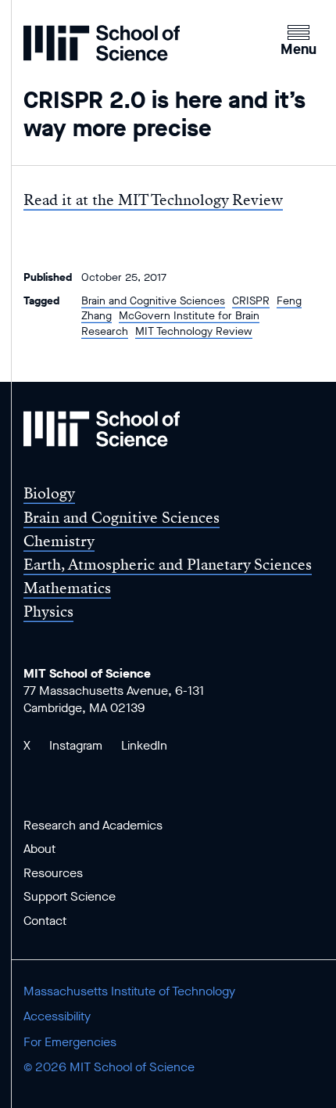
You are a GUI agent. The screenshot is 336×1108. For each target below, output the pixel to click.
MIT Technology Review (193, 331)
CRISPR (251, 300)
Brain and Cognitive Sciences (153, 300)
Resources (53, 873)
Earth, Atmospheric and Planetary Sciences (167, 564)
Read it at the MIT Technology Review (153, 199)
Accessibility (57, 1016)
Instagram (75, 745)
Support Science (69, 896)
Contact (44, 920)
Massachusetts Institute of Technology (129, 991)
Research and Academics (93, 825)
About (39, 848)
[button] (298, 38)
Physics (48, 611)
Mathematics (67, 588)
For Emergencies (69, 1042)
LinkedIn (144, 745)
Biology (49, 493)
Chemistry (59, 541)
